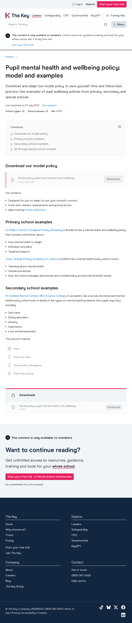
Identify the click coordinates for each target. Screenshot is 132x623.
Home (9, 524)
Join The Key (13, 553)
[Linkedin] (123, 615)
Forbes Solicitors (35, 209)
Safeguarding (79, 529)
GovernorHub (80, 540)
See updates (49, 105)
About (9, 569)
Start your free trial (112, 4)
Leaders (76, 524)
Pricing (10, 540)
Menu (120, 24)
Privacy (16, 612)
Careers (10, 575)
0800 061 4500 (81, 575)
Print (17, 348)
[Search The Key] (105, 24)
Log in (79, 4)
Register (90, 4)
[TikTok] (101, 607)
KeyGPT (76, 546)
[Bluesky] (108, 607)
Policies (10, 57)
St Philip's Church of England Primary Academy (34, 230)
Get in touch (79, 569)
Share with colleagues (27, 365)
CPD (74, 535)
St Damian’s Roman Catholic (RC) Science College (35, 295)
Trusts (9, 535)
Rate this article (24, 373)
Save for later (22, 357)
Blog (8, 581)
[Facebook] (123, 607)
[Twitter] (115, 607)
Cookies (42, 612)
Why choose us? (16, 529)
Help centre (79, 581)
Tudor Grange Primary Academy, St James (31, 259)
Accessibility (28, 612)
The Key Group (15, 586)
